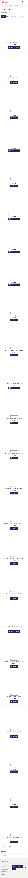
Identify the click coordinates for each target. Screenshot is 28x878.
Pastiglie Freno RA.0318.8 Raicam (14, 77)
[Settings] (25, 1)
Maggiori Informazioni (17, 866)
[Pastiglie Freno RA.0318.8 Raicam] (14, 63)
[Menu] (22, 1)
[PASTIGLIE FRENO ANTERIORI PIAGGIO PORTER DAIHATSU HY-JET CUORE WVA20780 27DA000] (14, 235)
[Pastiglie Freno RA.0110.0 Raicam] (14, 30)
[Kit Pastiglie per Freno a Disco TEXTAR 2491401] (14, 439)
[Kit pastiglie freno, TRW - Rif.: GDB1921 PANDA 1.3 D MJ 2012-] (14, 202)
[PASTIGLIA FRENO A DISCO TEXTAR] (14, 98)
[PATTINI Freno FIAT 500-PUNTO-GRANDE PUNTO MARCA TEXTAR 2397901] (14, 717)
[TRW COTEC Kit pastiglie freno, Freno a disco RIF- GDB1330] (14, 268)
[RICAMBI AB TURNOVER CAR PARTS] (5, 2)
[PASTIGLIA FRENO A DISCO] (14, 682)
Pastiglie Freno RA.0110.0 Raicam (14, 42)
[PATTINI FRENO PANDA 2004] (14, 133)
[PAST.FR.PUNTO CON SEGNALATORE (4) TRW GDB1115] (14, 647)
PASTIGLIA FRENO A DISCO (14, 696)
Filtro (3, 16)
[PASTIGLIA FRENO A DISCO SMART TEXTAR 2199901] (14, 166)
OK (13, 869)
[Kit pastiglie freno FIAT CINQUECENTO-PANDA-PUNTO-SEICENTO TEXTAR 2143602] (14, 614)
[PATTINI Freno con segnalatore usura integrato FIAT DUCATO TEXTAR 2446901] (14, 474)
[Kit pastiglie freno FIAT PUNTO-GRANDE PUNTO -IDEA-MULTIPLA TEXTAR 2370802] (14, 787)
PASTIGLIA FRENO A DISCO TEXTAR (14, 113)
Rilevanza (8, 16)
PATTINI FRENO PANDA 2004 (14, 146)
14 (23, 846)
